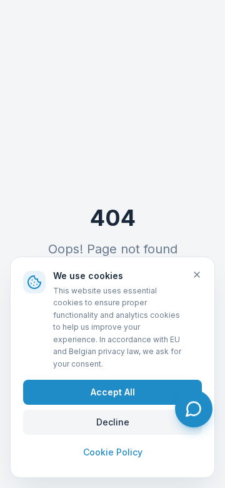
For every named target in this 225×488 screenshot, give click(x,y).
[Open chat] (193, 408)
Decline (112, 422)
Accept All (113, 392)
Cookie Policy (112, 452)
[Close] (196, 274)
